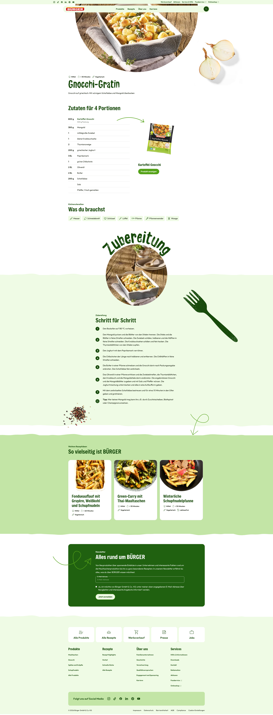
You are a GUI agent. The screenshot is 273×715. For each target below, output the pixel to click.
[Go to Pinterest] (132, 698)
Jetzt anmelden (105, 596)
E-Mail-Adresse (102, 577)
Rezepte (131, 9)
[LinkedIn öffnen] (66, 2)
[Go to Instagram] (108, 698)
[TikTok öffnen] (58, 2)
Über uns (142, 9)
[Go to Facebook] (120, 698)
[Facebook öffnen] (62, 2)
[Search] (206, 9)
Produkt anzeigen (149, 171)
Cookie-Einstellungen (196, 710)
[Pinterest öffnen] (69, 2)
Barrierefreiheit (162, 710)
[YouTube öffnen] (73, 2)
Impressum (137, 710)
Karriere (153, 9)
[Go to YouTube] (138, 698)
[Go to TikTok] (114, 698)
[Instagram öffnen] (54, 2)
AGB (172, 710)
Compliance (181, 710)
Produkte (120, 9)
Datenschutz (148, 710)
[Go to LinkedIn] (126, 698)
